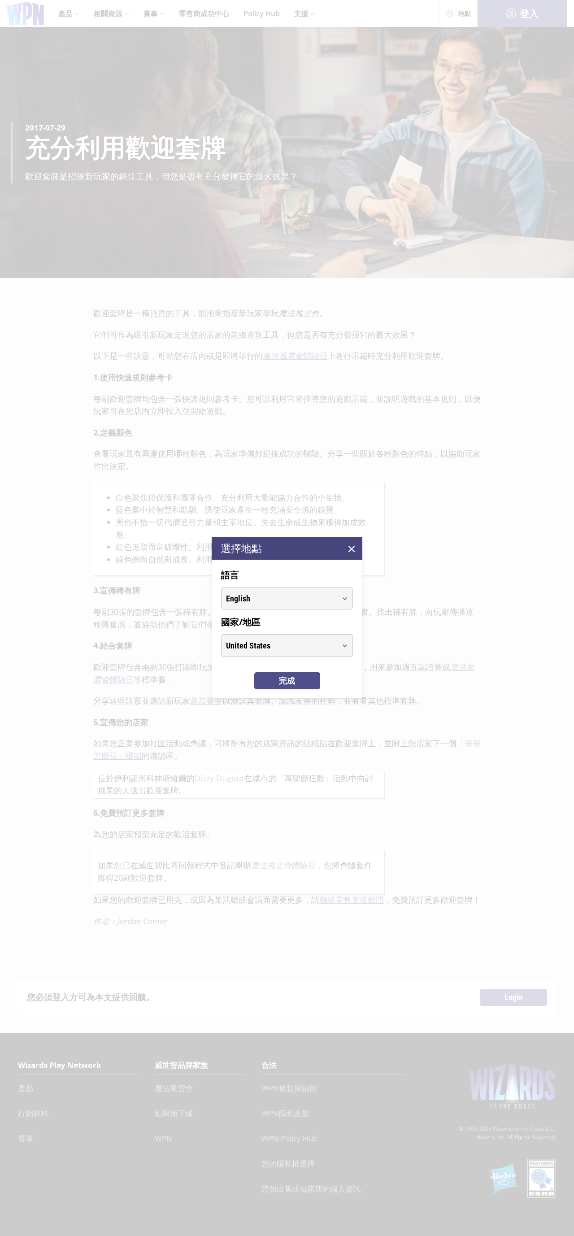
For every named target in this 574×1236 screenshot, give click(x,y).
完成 (287, 680)
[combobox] (279, 598)
